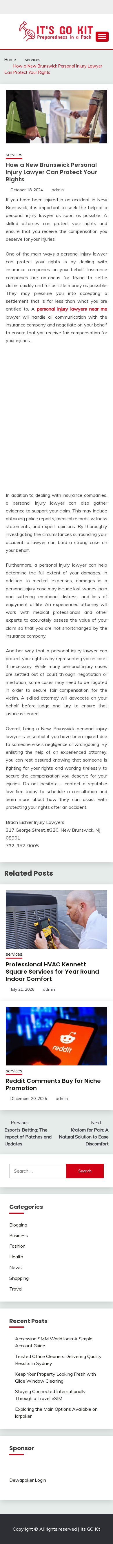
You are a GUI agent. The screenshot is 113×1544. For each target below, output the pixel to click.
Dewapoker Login (27, 1480)
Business (18, 1235)
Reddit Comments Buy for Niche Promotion (53, 1084)
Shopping (19, 1278)
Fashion (17, 1246)
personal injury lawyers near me (72, 309)
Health (16, 1257)
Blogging (18, 1225)
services (14, 154)
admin (58, 189)
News (15, 1267)
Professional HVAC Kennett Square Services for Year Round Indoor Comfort (52, 971)
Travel (15, 1289)
